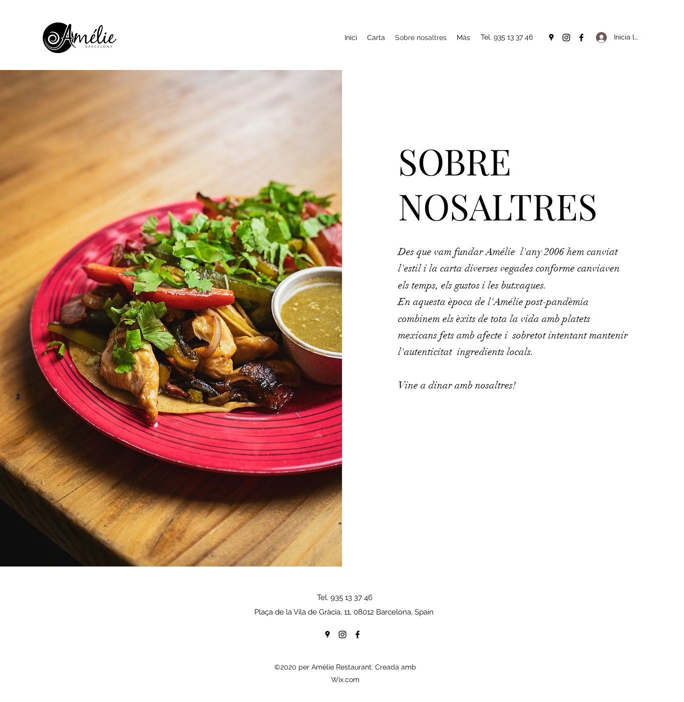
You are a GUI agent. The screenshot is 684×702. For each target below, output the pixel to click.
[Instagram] (566, 37)
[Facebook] (581, 37)
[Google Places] (551, 37)
